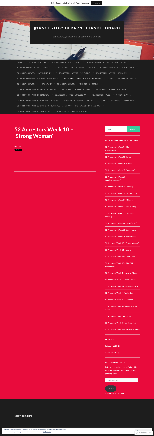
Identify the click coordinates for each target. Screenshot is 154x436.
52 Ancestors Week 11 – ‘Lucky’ (121, 78)
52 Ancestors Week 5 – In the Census (117, 68)
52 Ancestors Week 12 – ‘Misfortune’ (34, 84)
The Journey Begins (37, 62)
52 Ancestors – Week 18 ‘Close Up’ (70, 95)
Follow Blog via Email (116, 362)
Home (19, 62)
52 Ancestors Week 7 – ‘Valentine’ (74, 73)
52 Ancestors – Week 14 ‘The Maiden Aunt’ (37, 89)
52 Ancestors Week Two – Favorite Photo (106, 62)
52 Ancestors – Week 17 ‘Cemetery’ (33, 95)
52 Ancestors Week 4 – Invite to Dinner (76, 68)
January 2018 (110, 352)
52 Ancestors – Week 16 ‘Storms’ (111, 89)
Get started (96, 3)
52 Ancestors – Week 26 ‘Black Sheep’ (73, 111)
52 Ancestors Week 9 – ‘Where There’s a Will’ (38, 78)
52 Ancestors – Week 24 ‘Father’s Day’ (83, 106)
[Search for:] (122, 129)
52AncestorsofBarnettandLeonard (77, 28)
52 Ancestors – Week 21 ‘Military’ (79, 100)
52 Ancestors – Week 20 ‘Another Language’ (37, 100)
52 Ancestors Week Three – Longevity (35, 68)
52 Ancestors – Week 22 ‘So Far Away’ (117, 100)
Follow (110, 388)
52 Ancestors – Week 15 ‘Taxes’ (76, 89)
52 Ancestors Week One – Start (66, 62)
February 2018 (111, 346)
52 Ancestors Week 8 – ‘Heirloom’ (111, 73)
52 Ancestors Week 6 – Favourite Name (35, 73)
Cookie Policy (47, 432)
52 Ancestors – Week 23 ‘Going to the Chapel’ (38, 106)
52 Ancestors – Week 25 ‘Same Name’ (34, 111)
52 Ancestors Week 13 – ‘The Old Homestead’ (78, 84)
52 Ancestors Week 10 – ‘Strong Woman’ (83, 78)
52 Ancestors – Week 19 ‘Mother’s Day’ (110, 95)
